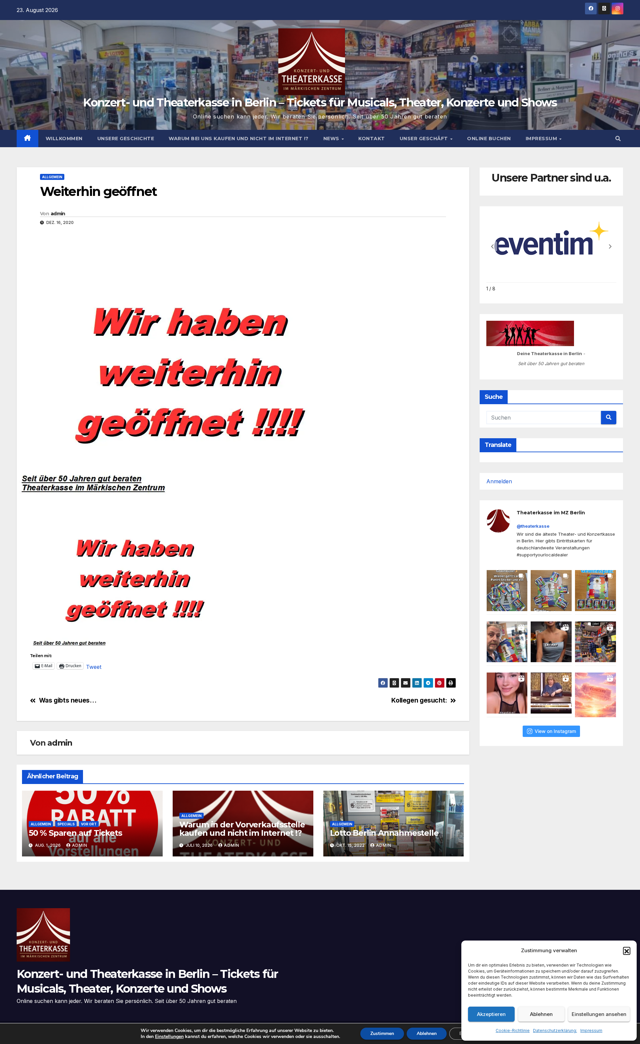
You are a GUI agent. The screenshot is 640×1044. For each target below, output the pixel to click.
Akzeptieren (491, 1014)
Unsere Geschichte (125, 139)
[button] (626, 950)
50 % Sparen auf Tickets (75, 833)
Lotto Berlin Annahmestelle (384, 833)
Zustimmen (382, 1033)
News (332, 139)
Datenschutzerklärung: (555, 1030)
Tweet (93, 666)
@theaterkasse (533, 526)
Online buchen (489, 139)
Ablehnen (541, 1014)
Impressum (591, 1030)
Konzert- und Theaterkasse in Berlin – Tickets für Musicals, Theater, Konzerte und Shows (320, 102)
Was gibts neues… (68, 700)
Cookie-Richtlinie (513, 1030)
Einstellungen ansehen (599, 1014)
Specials (66, 824)
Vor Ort (89, 824)
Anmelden (499, 481)
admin (58, 214)
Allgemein (52, 177)
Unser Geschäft (425, 139)
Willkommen (64, 139)
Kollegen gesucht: (419, 700)
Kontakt (371, 139)
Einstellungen (169, 1037)
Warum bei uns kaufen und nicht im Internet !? (239, 139)
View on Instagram (555, 731)
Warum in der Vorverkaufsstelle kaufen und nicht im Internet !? (242, 829)
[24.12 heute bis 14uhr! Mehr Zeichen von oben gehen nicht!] (595, 695)
